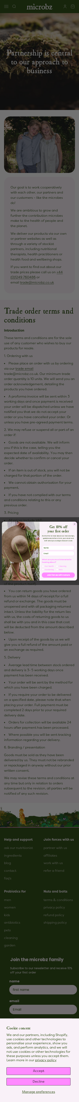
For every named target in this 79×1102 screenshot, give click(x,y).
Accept (38, 1071)
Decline (39, 1081)
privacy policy (46, 1060)
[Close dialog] (74, 524)
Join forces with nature (58, 575)
